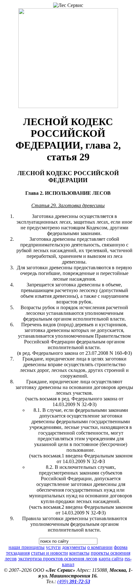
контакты (79, 553)
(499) (73, 581)
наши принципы (27, 547)
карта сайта (111, 558)
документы (74, 547)
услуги (53, 547)
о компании (100, 547)
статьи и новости (49, 553)
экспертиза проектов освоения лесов (57, 558)
